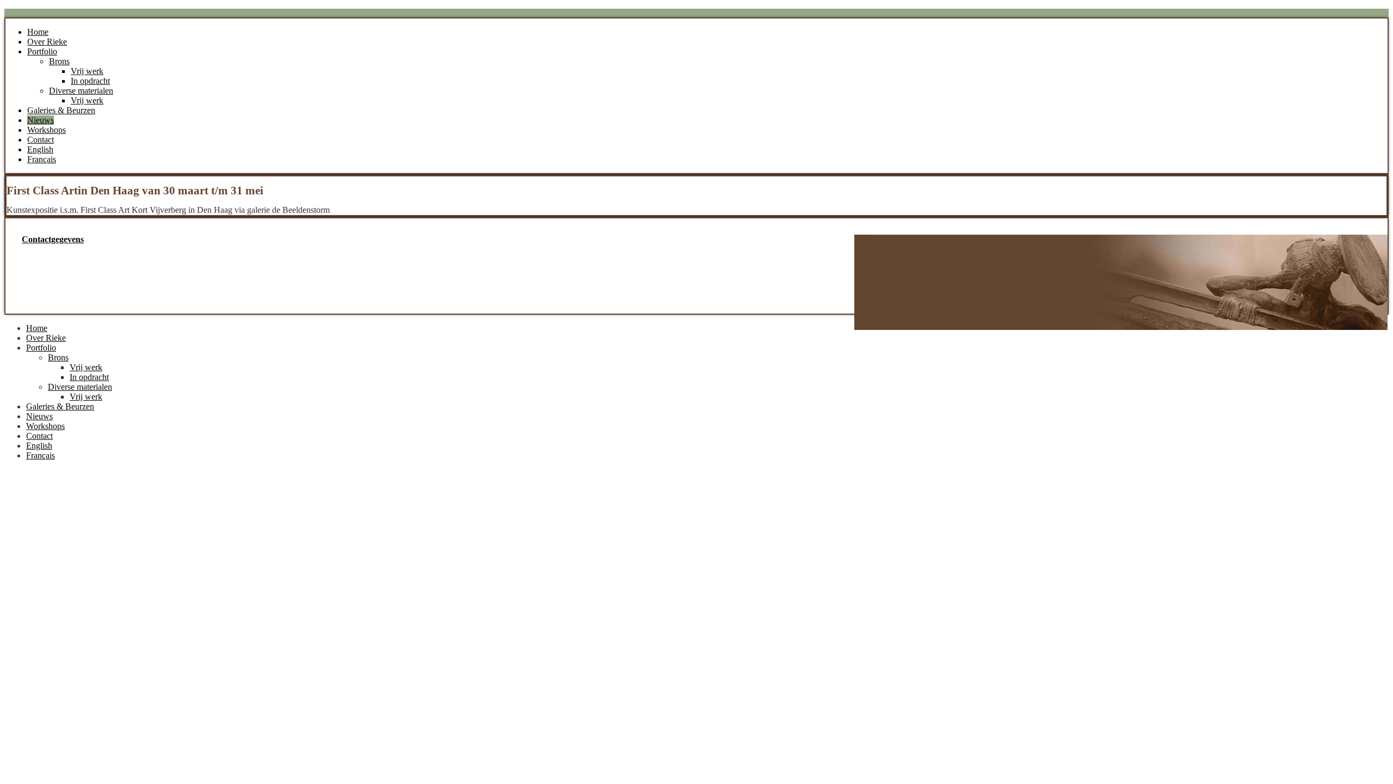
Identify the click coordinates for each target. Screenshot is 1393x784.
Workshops (46, 129)
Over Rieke (47, 41)
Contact (40, 139)
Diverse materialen (81, 90)
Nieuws (40, 120)
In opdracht (90, 80)
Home (37, 31)
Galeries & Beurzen (61, 110)
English (40, 149)
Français (41, 159)
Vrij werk (87, 71)
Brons (59, 61)
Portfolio (42, 51)
